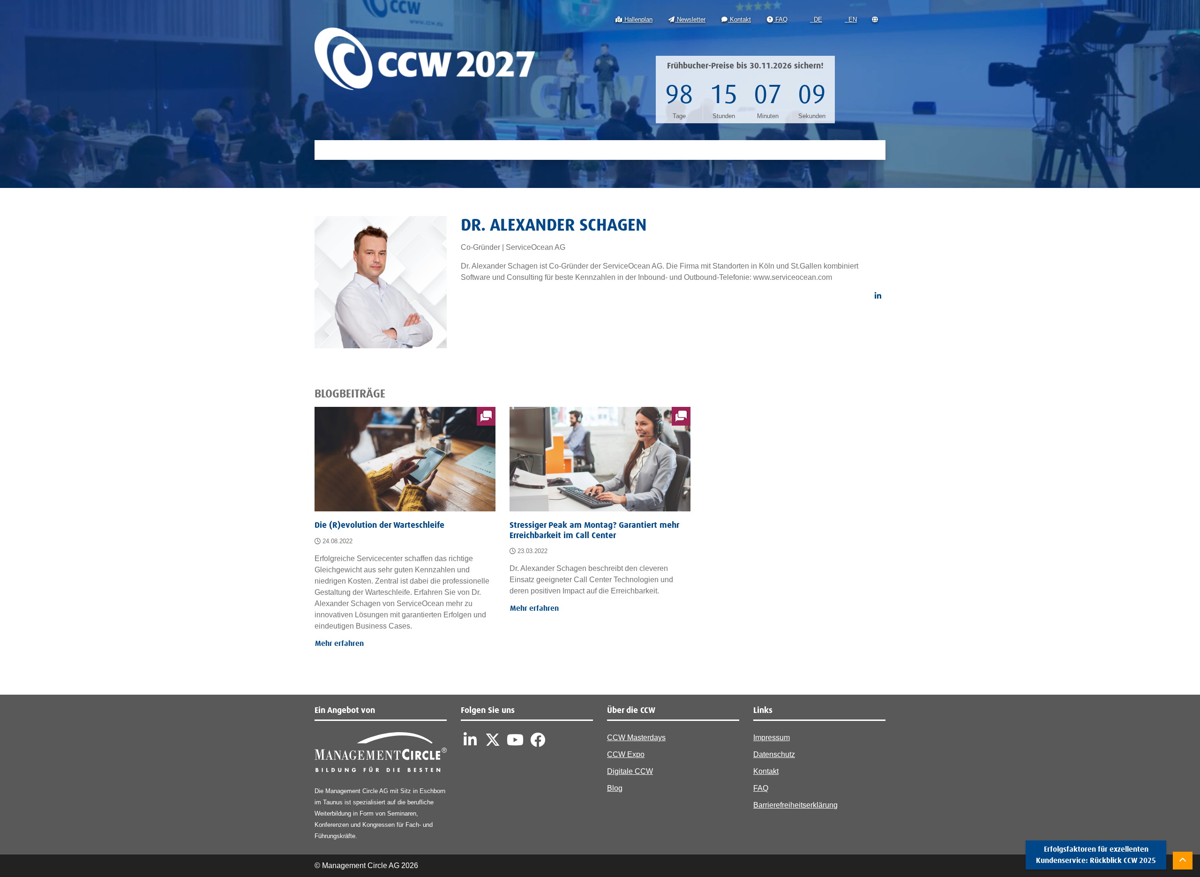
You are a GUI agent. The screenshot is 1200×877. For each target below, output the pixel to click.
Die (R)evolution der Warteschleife (379, 525)
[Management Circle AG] (381, 754)
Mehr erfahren (339, 643)
